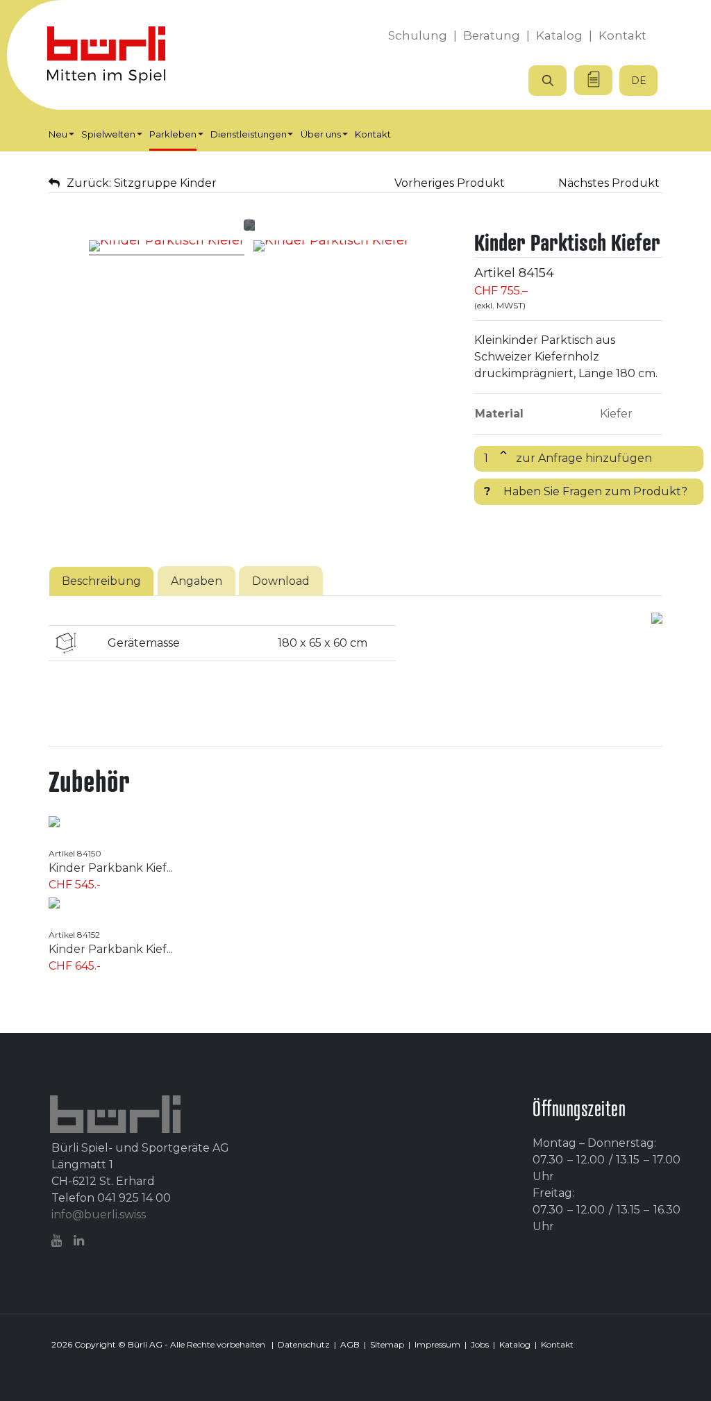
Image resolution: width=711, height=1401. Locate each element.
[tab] (101, 581)
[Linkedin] (80, 1241)
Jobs (480, 1344)
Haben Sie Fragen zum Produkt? (586, 491)
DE (638, 80)
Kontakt (557, 1344)
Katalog (514, 1344)
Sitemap (387, 1344)
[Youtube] (58, 1241)
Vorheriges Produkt (448, 183)
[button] (61, 134)
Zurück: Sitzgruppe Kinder (142, 183)
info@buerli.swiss (98, 1214)
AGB (350, 1344)
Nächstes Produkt (610, 183)
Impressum (437, 1344)
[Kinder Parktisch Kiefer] (166, 248)
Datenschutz (304, 1344)
